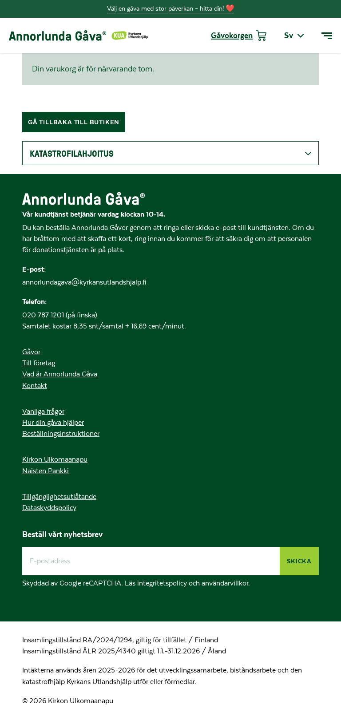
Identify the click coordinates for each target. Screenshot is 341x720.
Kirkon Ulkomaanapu (54, 459)
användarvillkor (225, 583)
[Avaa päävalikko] (326, 35)
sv (288, 35)
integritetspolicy (163, 583)
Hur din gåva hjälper (53, 423)
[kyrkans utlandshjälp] (129, 35)
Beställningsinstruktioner (60, 434)
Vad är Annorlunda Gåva (59, 374)
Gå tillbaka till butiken (73, 122)
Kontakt (34, 386)
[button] (170, 153)
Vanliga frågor (43, 411)
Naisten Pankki (45, 471)
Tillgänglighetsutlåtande (59, 497)
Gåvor (31, 352)
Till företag (38, 363)
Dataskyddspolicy (49, 508)
